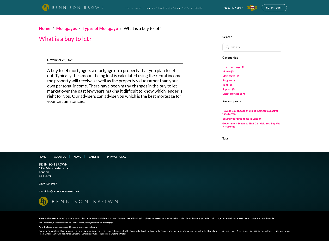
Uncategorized (231, 93)
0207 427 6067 (233, 7)
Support (227, 89)
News (185, 7)
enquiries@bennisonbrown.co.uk (59, 191)
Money (226, 71)
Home (129, 7)
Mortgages (66, 28)
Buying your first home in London (241, 118)
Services (172, 7)
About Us (141, 7)
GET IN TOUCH (274, 8)
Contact (158, 7)
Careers (196, 7)
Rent (225, 84)
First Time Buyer (232, 66)
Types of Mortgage (100, 28)
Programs (228, 80)
